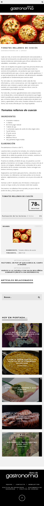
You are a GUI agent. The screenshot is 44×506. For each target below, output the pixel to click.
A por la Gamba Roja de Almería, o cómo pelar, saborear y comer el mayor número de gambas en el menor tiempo (22, 416)
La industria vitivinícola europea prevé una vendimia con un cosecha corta (22, 334)
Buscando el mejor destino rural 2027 (22, 443)
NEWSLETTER (34, 484)
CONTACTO (20, 484)
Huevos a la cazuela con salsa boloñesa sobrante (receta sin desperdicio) (22, 271)
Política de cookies (29, 489)
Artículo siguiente (22, 268)
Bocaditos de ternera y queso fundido (22, 389)
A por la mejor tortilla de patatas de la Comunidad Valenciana (22, 361)
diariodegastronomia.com (9, 50)
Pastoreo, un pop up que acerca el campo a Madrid (22, 263)
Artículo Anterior (22, 260)
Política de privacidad (13, 487)
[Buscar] (42, 2)
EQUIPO (9, 484)
